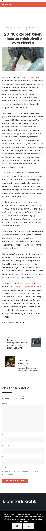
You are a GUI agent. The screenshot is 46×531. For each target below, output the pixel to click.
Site (3, 457)
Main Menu (8, 4)
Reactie (6, 403)
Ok (17, 526)
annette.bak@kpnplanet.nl (26, 286)
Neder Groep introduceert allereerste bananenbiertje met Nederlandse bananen (28, 364)
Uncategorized (23, 29)
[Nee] (43, 521)
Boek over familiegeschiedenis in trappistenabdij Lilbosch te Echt (17, 343)
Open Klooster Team (30, 77)
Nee (28, 526)
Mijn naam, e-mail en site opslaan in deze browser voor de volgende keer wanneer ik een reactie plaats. (20, 471)
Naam (5, 435)
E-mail (5, 446)
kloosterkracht (17, 27)
